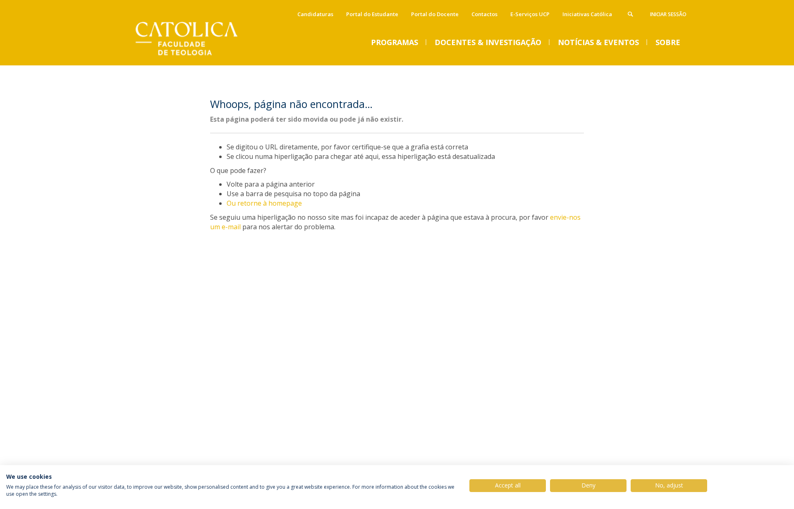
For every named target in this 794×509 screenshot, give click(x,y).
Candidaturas (315, 14)
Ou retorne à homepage (264, 203)
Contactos (484, 14)
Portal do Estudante (372, 14)
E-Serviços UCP (530, 14)
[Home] (196, 56)
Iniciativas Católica (587, 14)
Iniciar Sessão (668, 14)
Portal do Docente (435, 14)
